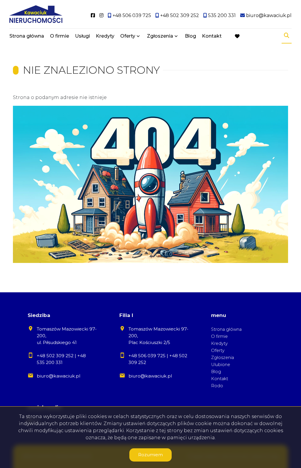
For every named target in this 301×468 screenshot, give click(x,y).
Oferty (127, 36)
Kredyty (105, 36)
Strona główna (26, 36)
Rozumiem (150, 454)
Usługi (82, 36)
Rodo (217, 385)
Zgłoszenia (222, 357)
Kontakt (212, 36)
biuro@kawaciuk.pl (58, 376)
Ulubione (220, 364)
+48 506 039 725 (146, 355)
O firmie (59, 36)
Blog (190, 36)
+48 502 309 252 (55, 355)
